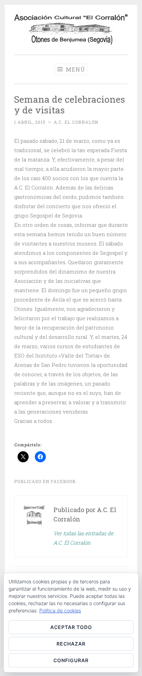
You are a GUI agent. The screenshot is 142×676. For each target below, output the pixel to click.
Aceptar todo (71, 627)
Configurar (71, 660)
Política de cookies (60, 610)
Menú (74, 69)
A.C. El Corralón (76, 122)
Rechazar (71, 644)
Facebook (63, 481)
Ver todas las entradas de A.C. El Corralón (83, 538)
